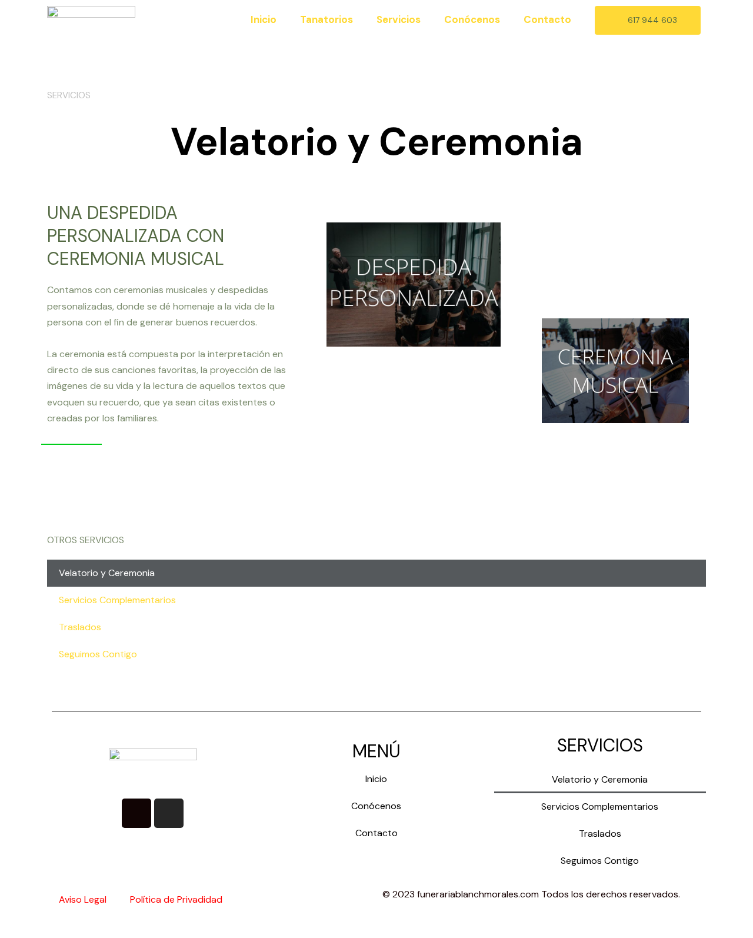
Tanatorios (326, 19)
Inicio (263, 19)
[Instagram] (169, 813)
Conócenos (472, 19)
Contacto (547, 19)
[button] (648, 20)
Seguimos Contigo (98, 654)
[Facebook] (136, 813)
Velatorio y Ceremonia (107, 573)
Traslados (80, 627)
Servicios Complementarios (117, 600)
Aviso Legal (82, 899)
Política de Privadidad (176, 899)
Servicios (398, 19)
